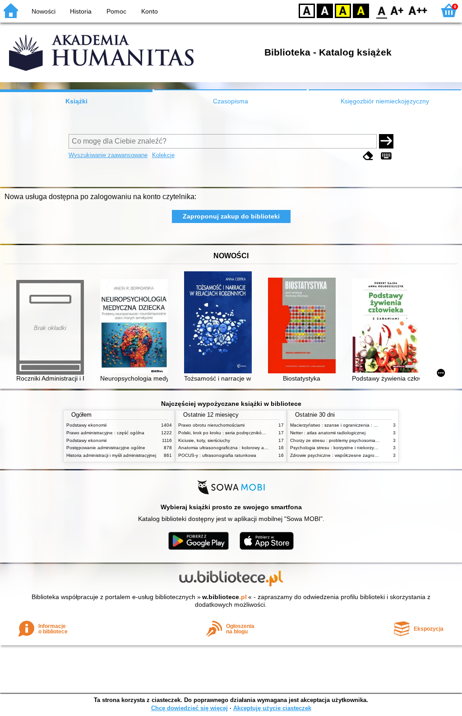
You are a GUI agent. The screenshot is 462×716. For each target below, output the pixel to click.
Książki (76, 101)
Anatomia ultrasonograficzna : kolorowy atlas (224, 447)
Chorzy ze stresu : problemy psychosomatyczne (339, 440)
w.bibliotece (224, 596)
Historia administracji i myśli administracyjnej (111, 455)
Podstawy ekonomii (86, 425)
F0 (382, 10)
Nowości (43, 11)
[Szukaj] (386, 141)
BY (361, 10)
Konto (149, 11)
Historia (81, 11)
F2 (418, 10)
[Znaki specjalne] (386, 156)
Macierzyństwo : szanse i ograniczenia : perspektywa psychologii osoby (364, 425)
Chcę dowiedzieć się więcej (189, 708)
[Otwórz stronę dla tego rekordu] (136, 327)
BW (325, 10)
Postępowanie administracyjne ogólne (105, 447)
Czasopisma (230, 101)
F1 (397, 10)
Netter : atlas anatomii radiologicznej (327, 432)
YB (343, 10)
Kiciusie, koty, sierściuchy (204, 440)
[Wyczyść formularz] (368, 156)
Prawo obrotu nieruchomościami (211, 425)
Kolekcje (163, 155)
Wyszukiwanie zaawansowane (108, 155)
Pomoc (116, 11)
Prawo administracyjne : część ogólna (105, 432)
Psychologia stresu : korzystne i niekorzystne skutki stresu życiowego (361, 447)
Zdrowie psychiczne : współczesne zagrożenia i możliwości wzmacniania (364, 455)
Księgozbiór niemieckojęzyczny (385, 101)
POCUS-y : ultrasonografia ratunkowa (217, 455)
